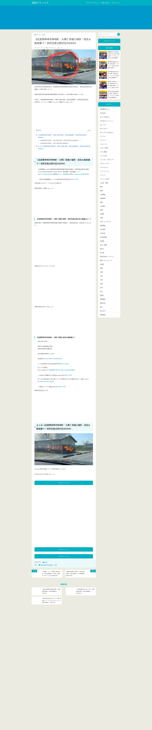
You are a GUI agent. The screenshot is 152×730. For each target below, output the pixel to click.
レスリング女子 (104, 179)
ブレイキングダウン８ (107, 159)
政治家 (102, 241)
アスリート (103, 140)
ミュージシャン (104, 171)
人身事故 (102, 194)
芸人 (101, 291)
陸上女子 (102, 311)
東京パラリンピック (106, 260)
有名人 (102, 249)
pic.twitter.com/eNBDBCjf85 (80, 174)
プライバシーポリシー (92, 2)
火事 (43, 35)
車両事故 (102, 299)
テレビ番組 (103, 152)
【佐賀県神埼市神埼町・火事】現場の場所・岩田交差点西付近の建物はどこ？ (60, 140)
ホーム (38, 35)
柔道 (101, 268)
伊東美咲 (102, 198)
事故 (101, 190)
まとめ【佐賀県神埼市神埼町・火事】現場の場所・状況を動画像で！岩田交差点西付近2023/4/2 (64, 147)
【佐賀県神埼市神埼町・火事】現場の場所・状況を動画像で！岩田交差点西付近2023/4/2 (62, 136)
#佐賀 (55, 171)
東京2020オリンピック (107, 256)
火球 (101, 280)
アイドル (102, 136)
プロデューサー (104, 163)
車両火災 (102, 303)
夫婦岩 (102, 214)
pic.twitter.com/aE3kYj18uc (54, 358)
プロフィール (115, 2)
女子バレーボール (105, 221)
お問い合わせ (105, 2)
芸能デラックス (40, 2)
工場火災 (102, 233)
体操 (101, 202)
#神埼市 (59, 171)
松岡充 (102, 264)
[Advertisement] (76, 17)
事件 (101, 187)
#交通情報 (66, 174)
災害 (101, 283)
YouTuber (103, 113)
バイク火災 (103, 155)
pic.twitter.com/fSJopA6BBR (66, 370)
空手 (101, 287)
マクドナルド (104, 167)
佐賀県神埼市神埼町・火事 (49, 565)
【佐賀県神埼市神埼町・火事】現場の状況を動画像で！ (54, 143)
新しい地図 (103, 245)
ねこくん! (103, 124)
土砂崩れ (102, 206)
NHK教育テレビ (105, 109)
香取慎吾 (102, 315)
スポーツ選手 (104, 148)
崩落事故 (102, 225)
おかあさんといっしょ (107, 121)
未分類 (102, 252)
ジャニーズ (103, 144)
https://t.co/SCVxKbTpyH (45, 174)
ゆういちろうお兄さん (107, 132)
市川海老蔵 (103, 237)
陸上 (101, 307)
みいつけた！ (104, 128)
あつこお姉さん (104, 117)
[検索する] (118, 34)
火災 (101, 276)
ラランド (102, 175)
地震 (101, 210)
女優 (101, 218)
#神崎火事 (54, 370)
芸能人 (102, 295)
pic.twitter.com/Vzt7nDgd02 (46, 381)
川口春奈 (102, 229)
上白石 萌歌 (104, 183)
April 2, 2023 (74, 179)
